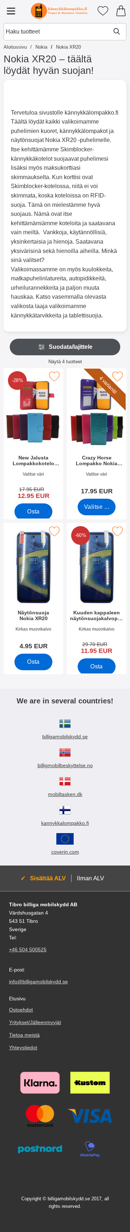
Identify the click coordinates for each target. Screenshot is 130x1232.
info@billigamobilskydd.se (38, 982)
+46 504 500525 (28, 950)
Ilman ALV (90, 878)
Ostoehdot (21, 1010)
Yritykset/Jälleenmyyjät (35, 1022)
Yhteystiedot (23, 1047)
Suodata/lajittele (70, 347)
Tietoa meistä (24, 1035)
